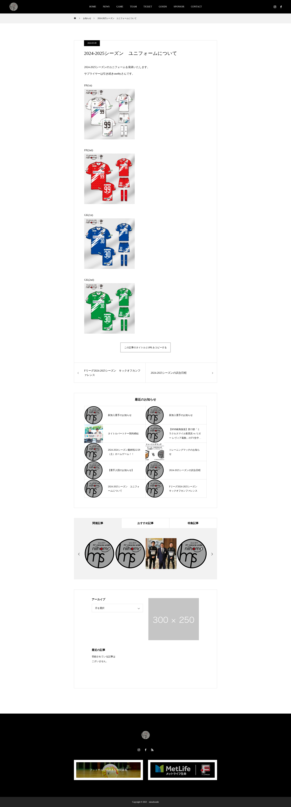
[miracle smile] (13, 6)
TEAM (133, 6)
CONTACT (196, 6)
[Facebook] (281, 6)
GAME (119, 6)
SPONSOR (179, 6)
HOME (92, 6)
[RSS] (152, 749)
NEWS (106, 6)
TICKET (147, 6)
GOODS (163, 6)
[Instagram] (275, 6)
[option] (99, 553)
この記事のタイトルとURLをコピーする (145, 347)
